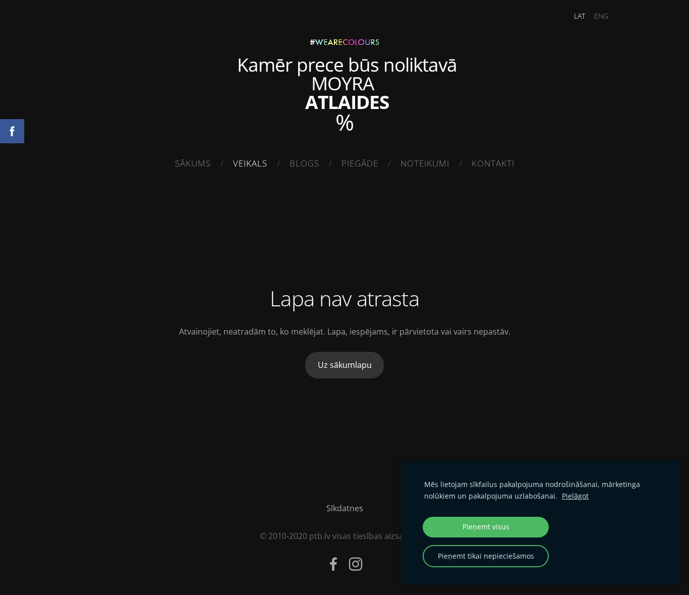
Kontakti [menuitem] (493, 163)
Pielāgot (575, 496)
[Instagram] (356, 564)
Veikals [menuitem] (250, 163)
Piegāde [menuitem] (359, 163)
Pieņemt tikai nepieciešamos (486, 556)
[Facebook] (333, 564)
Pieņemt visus (486, 526)
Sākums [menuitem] (193, 163)
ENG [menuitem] (601, 16)
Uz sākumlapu (345, 364)
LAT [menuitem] (579, 16)
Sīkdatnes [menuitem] (344, 508)
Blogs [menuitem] (304, 163)
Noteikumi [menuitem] (424, 163)
